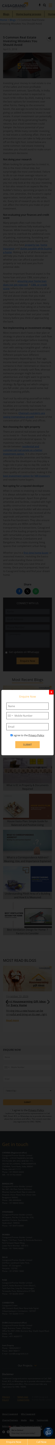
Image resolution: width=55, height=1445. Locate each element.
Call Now (41, 1442)
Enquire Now (13, 1442)
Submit (27, 744)
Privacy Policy (36, 735)
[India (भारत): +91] (10, 715)
